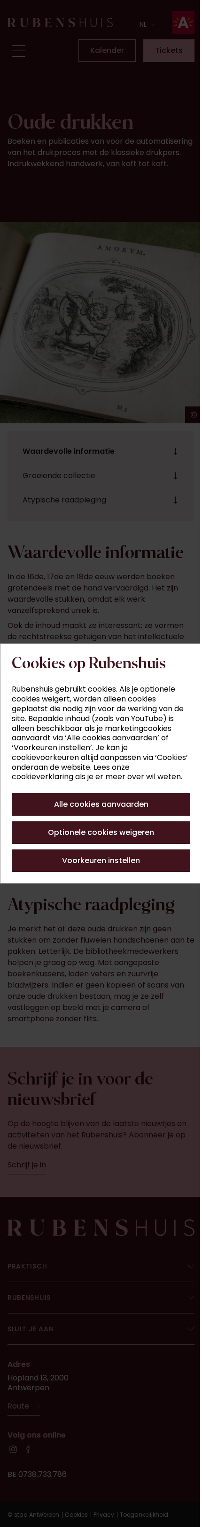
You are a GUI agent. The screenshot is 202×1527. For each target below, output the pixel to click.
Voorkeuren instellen (98, 860)
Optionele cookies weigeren (98, 832)
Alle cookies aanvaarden (97, 804)
